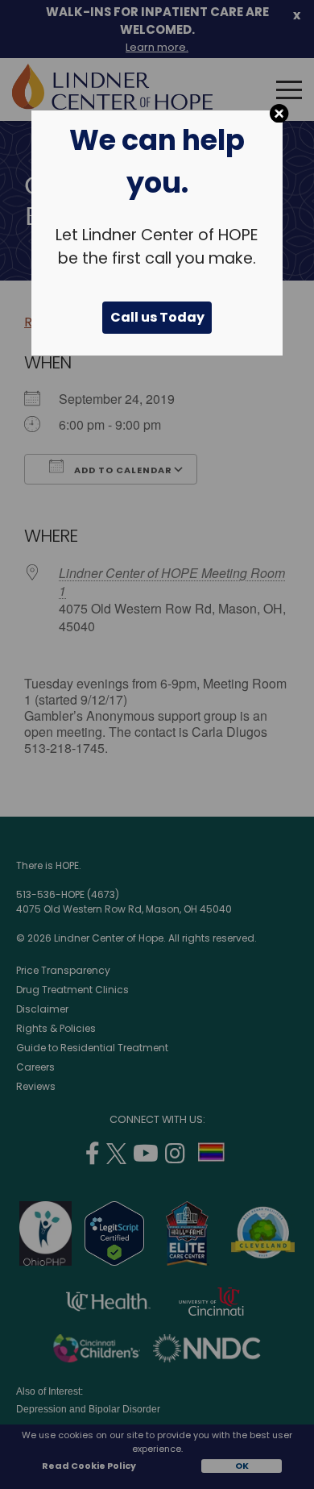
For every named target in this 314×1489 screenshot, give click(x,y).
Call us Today (157, 317)
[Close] (279, 113)
